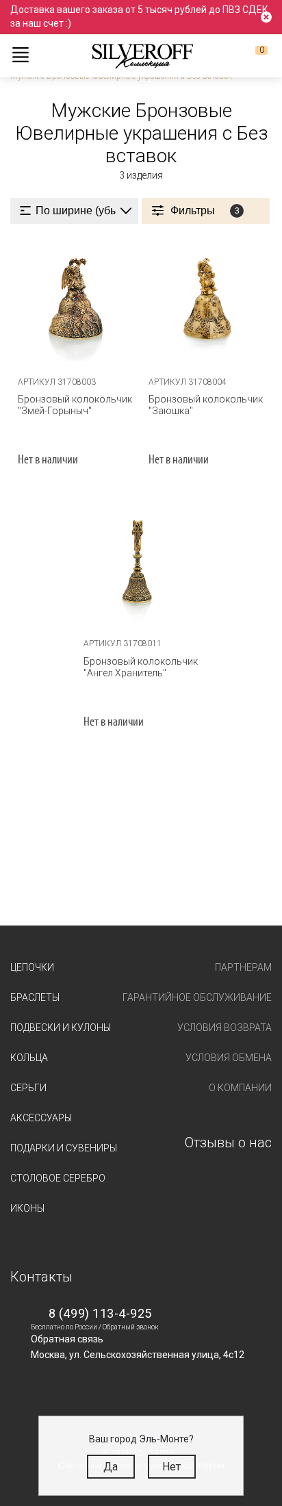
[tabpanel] (141, 562)
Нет (171, 1466)
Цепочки (32, 967)
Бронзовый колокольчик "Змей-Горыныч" (75, 405)
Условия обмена (228, 1057)
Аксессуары (41, 1117)
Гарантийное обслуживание (197, 997)
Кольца (29, 1057)
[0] (250, 55)
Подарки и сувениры (63, 1148)
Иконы (27, 1208)
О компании (240, 1087)
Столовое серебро (57, 1178)
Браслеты (35, 997)
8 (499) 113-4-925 (100, 1313)
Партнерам (243, 967)
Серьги (28, 1087)
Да (110, 1466)
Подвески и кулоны (60, 1027)
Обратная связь (67, 1338)
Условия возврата (224, 1027)
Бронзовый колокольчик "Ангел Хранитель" (141, 667)
